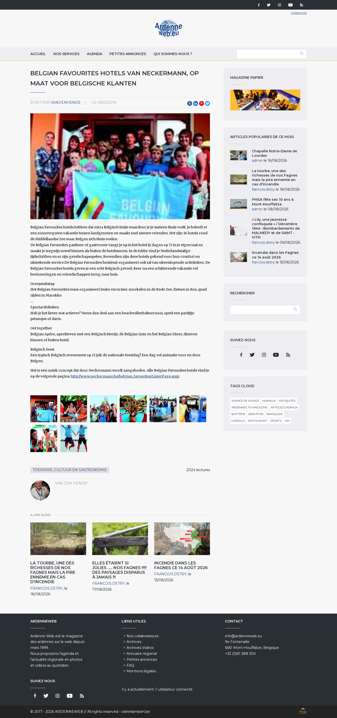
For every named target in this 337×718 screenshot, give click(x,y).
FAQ (130, 665)
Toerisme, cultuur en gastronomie (70, 470)
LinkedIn (195, 103)
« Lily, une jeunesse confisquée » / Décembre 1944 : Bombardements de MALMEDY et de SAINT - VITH (276, 228)
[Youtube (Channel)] (290, 5)
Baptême (238, 414)
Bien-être (255, 414)
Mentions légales (141, 671)
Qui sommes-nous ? (172, 54)
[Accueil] (168, 37)
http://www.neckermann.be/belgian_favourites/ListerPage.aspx (125, 376)
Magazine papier (265, 100)
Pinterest (201, 103)
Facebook (189, 103)
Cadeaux (238, 420)
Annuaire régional (142, 653)
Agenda (94, 54)
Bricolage (274, 414)
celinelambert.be (135, 711)
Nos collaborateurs (142, 636)
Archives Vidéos (140, 647)
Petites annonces (128, 54)
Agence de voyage (245, 400)
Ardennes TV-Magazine (249, 407)
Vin (287, 420)
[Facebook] (259, 5)
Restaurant (257, 420)
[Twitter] (268, 5)
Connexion (299, 13)
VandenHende (66, 102)
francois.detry (46, 588)
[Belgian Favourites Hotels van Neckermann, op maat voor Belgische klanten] (43, 408)
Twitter (207, 103)
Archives (134, 641)
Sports (275, 420)
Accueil (38, 54)
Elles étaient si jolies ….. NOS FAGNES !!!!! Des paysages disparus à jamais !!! (119, 570)
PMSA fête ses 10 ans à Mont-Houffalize (273, 201)
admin (257, 160)
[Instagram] (279, 5)
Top (303, 712)
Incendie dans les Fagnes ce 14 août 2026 (181, 565)
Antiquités (287, 400)
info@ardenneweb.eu (243, 636)
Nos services (66, 54)
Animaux (269, 400)
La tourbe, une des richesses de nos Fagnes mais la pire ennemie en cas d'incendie (52, 572)
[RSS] (301, 5)
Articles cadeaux (284, 407)
